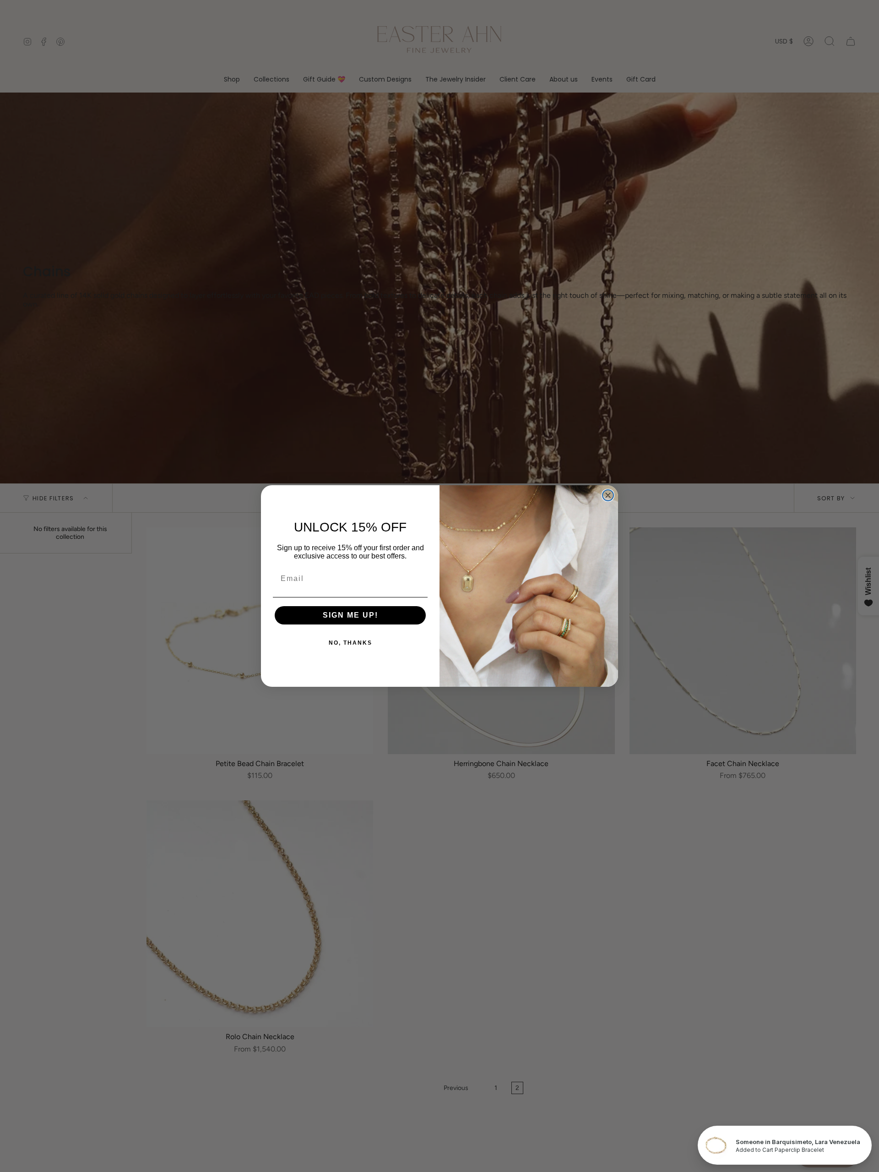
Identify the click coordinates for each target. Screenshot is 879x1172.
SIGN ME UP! (350, 615)
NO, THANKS (350, 643)
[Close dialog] (607, 495)
